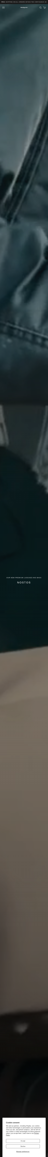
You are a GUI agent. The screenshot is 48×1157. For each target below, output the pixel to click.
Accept (23, 1141)
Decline (23, 1146)
